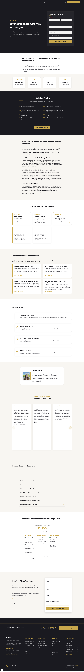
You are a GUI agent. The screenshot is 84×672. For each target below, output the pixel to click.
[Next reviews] (70, 427)
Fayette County (69, 651)
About (59, 2)
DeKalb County (69, 647)
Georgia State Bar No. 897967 (22, 667)
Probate (54, 2)
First (47, 586)
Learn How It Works (18, 275)
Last (59, 586)
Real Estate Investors (42, 645)
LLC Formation (28, 653)
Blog (53, 654)
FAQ (53, 650)
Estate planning (9, 640)
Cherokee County (69, 649)
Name (50, 17)
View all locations (69, 654)
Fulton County (69, 641)
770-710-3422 (11, 648)
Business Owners (41, 643)
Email (50, 30)
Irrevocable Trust (28, 643)
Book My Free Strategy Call (67, 628)
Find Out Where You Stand (74, 2)
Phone (50, 24)
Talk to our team (55, 652)
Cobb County (69, 643)
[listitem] (7, 653)
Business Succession (29, 656)
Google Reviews (55, 645)
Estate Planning (41, 2)
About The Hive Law (56, 641)
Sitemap (76, 665)
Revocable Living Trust (29, 641)
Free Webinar (55, 647)
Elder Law (49, 2)
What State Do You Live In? (54, 35)
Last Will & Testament (29, 645)
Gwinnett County (69, 645)
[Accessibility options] (2, 670)
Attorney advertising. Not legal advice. (71, 667)
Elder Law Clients (41, 647)
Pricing (64, 2)
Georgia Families (41, 641)
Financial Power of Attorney (30, 647)
